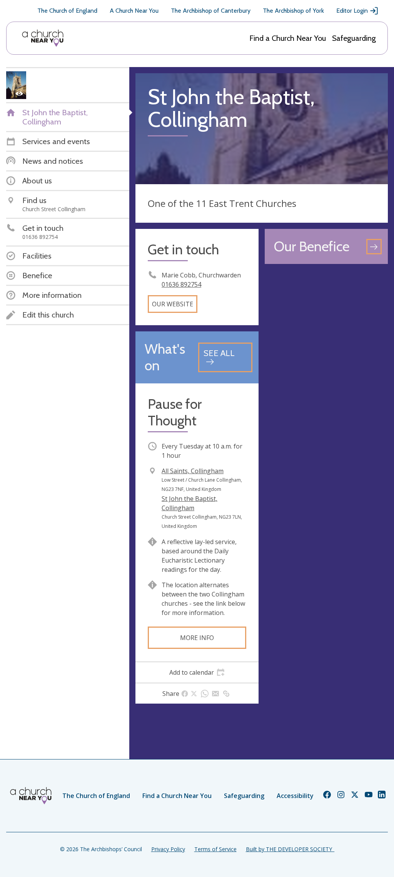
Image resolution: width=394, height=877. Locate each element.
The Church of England (67, 10)
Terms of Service (215, 849)
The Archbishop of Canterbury (210, 10)
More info (197, 637)
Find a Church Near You (287, 38)
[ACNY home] (42, 38)
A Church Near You (134, 10)
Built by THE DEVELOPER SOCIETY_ (290, 849)
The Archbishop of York (293, 10)
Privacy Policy (168, 849)
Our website (172, 304)
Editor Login (352, 10)
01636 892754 (181, 284)
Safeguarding (354, 38)
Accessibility (295, 795)
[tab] (197, 672)
